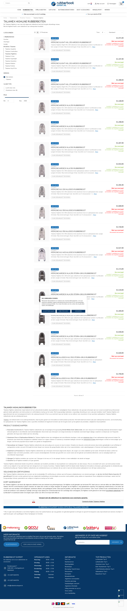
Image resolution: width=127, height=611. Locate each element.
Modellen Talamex (25, 18)
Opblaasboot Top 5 (101, 571)
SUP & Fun (52, 10)
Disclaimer (68, 574)
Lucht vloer (10, 88)
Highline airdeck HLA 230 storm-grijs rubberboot (73, 273)
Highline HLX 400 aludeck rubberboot (68, 252)
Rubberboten (28, 10)
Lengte (6, 44)
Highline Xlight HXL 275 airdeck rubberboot (71, 84)
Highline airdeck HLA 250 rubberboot (68, 126)
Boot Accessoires (83, 10)
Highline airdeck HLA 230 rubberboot (68, 105)
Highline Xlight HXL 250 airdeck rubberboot (71, 63)
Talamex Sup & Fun (11, 68)
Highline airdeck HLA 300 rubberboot (68, 147)
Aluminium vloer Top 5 (102, 564)
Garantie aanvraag (70, 581)
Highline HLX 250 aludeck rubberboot (68, 189)
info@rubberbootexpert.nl (15, 585)
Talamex (8, 79)
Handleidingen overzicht (72, 583)
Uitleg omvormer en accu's (73, 588)
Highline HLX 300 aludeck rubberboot (68, 210)
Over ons (67, 559)
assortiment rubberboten (113, 491)
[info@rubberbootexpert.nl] (122, 598)
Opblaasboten (41, 10)
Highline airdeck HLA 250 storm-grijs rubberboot (73, 294)
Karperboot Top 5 (101, 574)
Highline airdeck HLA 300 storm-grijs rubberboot (74, 315)
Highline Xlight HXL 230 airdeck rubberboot (71, 42)
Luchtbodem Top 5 (101, 559)
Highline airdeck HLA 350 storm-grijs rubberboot (73, 336)
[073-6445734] (122, 592)
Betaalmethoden (70, 576)
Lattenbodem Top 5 (101, 562)
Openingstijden (69, 564)
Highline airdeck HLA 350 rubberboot (68, 168)
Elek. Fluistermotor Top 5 (103, 567)
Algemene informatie (71, 586)
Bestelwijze (68, 567)
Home (19, 10)
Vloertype (6, 42)
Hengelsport (97, 10)
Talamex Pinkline (10, 63)
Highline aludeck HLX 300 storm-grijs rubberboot (74, 357)
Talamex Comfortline (11, 51)
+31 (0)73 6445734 (13, 575)
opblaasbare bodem (89, 439)
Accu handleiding (70, 593)
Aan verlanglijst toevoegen (61, 50)
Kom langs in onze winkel (33, 544)
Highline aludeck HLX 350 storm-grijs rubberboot (74, 378)
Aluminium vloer (11, 90)
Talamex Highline (38, 18)
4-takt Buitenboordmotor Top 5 (105, 569)
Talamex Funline (10, 66)
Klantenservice (11, 544)
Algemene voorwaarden (72, 579)
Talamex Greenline (10, 61)
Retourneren (68, 571)
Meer (93, 47)
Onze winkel (68, 591)
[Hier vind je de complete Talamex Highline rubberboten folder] (33, 501)
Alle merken (9, 77)
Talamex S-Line (9, 56)
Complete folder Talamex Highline (93, 502)
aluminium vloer (88, 437)
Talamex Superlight (11, 59)
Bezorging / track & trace (72, 569)
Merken (107, 10)
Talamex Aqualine (10, 49)
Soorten (6, 39)
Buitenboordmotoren (66, 10)
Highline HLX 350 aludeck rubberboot (68, 231)
